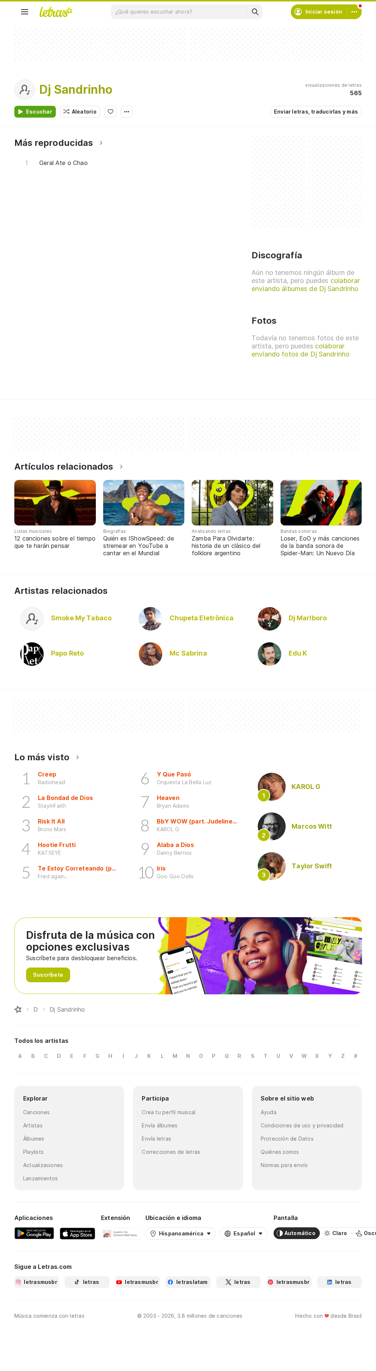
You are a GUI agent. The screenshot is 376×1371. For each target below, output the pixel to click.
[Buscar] (254, 11)
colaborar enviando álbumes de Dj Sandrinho (306, 284)
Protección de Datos (287, 1138)
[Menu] (24, 11)
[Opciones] (127, 112)
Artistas (33, 1125)
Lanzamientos (40, 1178)
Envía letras (156, 1138)
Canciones (36, 1112)
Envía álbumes (159, 1125)
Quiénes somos (280, 1152)
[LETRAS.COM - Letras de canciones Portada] (56, 11)
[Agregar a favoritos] (110, 112)
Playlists (33, 1152)
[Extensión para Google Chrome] (120, 1233)
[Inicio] (18, 1009)
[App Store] (77, 1233)
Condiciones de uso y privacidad (302, 1125)
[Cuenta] (354, 11)
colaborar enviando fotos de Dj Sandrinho (301, 350)
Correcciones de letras (171, 1152)
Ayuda (268, 1112)
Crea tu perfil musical (168, 1112)
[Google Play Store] (34, 1233)
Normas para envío (284, 1165)
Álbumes (33, 1138)
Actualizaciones (43, 1165)
